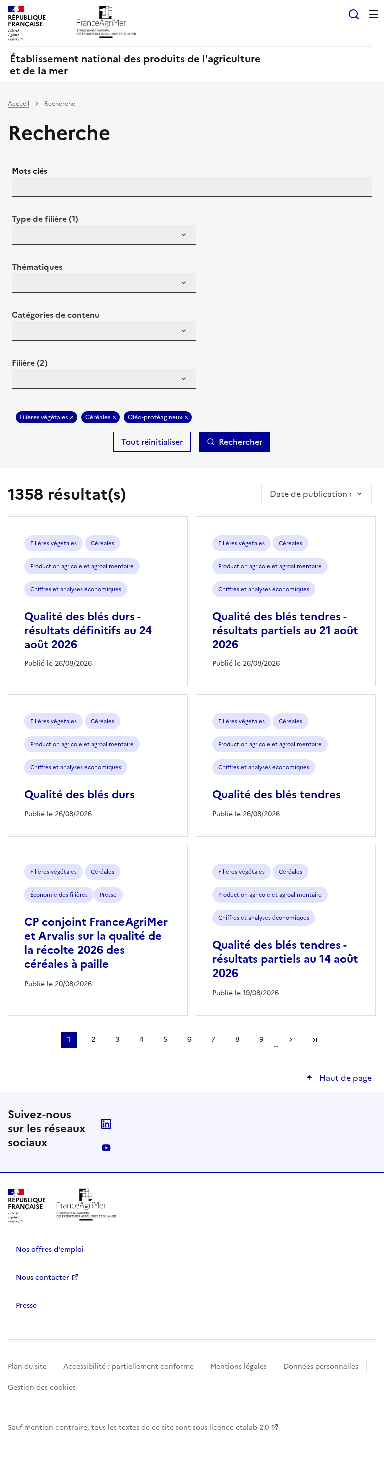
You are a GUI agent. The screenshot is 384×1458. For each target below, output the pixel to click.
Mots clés (30, 171)
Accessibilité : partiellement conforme (129, 1366)
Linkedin (106, 1124)
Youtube (106, 1148)
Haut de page (345, 1078)
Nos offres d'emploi (50, 1249)
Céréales (98, 417)
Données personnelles (321, 1366)
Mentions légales (238, 1366)
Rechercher (240, 442)
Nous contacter (43, 1277)
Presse (26, 1305)
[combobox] (104, 235)
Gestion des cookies (42, 1387)
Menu (374, 14)
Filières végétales (44, 417)
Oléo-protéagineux (155, 417)
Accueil (19, 103)
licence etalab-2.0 (239, 1427)
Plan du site (27, 1366)
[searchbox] (25, 236)
